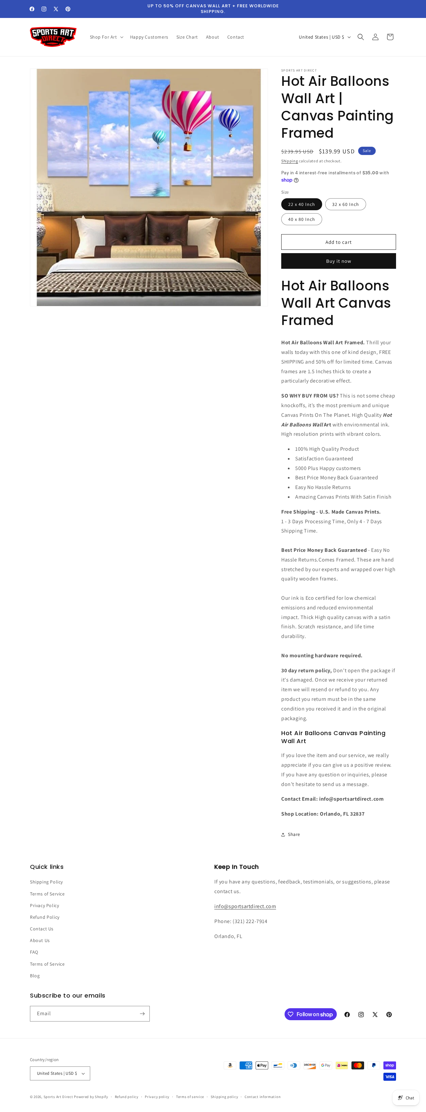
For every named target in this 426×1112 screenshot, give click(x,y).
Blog (35, 976)
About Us (40, 940)
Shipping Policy (46, 882)
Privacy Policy (44, 905)
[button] (106, 37)
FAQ (34, 952)
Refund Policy (45, 917)
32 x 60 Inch (345, 204)
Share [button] (294, 834)
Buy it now (338, 261)
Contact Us (42, 929)
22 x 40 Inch (301, 204)
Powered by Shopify (91, 1096)
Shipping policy (224, 1096)
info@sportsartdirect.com (245, 906)
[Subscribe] (142, 1014)
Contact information (263, 1096)
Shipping (289, 160)
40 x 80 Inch (301, 219)
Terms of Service (47, 894)
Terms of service (190, 1096)
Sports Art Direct (58, 1096)
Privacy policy (157, 1096)
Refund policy (126, 1096)
